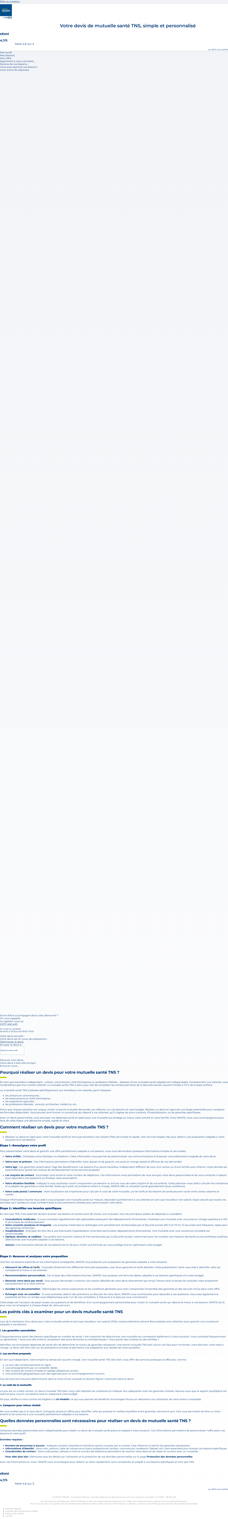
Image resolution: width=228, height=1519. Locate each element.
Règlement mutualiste (18, 861)
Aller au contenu (10, 1)
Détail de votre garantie (19, 855)
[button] (114, 795)
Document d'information (20, 858)
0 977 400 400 (8, 1024)
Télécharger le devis (12, 1041)
